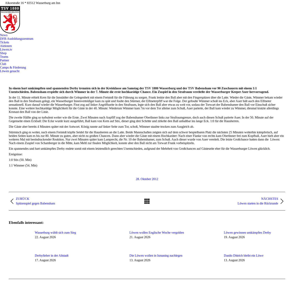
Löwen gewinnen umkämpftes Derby (247, 232)
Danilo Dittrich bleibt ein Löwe (243, 255)
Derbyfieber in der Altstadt (51, 255)
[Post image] (20, 240)
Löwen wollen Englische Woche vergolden (156, 232)
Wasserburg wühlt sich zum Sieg (55, 232)
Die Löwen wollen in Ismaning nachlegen (155, 255)
